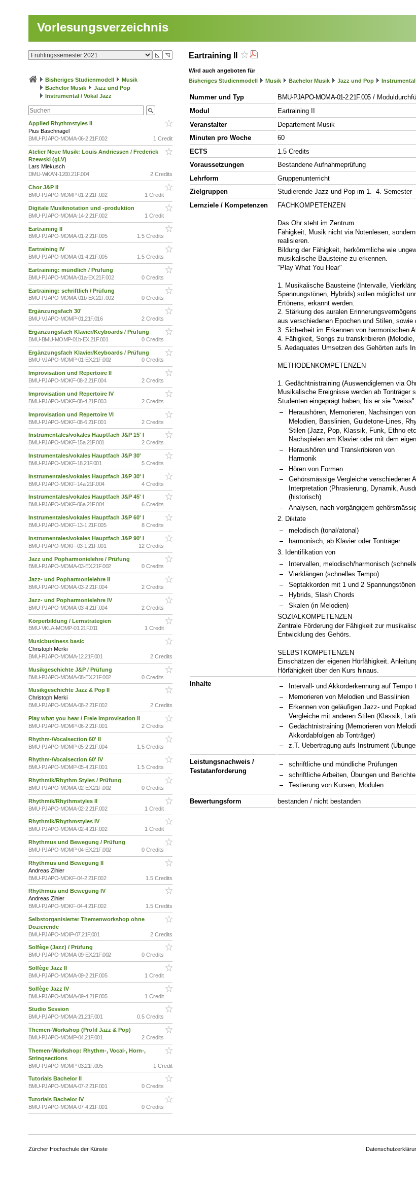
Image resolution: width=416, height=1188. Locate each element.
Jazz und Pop (112, 88)
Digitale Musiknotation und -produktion (82, 208)
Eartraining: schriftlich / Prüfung (72, 291)
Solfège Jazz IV (49, 989)
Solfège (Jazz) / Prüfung (61, 947)
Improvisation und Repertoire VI (71, 414)
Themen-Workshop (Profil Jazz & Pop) (81, 1030)
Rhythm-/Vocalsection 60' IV (66, 759)
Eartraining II (46, 229)
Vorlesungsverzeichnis (102, 27)
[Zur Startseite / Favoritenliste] (33, 80)
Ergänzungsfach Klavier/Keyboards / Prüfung (89, 332)
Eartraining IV (47, 249)
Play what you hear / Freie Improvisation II (85, 718)
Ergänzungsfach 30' (55, 311)
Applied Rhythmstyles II (61, 123)
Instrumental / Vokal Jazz (78, 96)
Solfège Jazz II (48, 968)
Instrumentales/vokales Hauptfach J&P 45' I (87, 497)
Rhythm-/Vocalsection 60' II (65, 739)
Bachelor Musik (65, 88)
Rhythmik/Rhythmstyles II (63, 801)
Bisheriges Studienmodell (79, 80)
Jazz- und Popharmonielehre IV (71, 600)
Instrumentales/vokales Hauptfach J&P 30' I (87, 476)
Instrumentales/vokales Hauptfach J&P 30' (85, 455)
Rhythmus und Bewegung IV (67, 891)
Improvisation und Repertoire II (70, 373)
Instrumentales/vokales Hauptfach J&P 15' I (87, 435)
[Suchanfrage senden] (150, 110)
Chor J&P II (44, 187)
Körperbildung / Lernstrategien (70, 621)
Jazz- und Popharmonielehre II (70, 579)
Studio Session (49, 1009)
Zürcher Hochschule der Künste (68, 1149)
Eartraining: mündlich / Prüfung (71, 270)
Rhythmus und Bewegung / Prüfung (77, 842)
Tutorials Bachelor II (55, 1078)
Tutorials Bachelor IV (56, 1099)
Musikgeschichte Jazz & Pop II (69, 690)
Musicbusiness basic (57, 641)
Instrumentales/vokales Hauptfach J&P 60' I (87, 517)
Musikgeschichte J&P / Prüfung (71, 670)
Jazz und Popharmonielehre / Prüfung (79, 559)
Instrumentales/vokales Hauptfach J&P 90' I (87, 538)
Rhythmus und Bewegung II (66, 863)
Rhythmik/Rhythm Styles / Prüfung (75, 780)
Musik (129, 80)
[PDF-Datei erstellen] (254, 55)
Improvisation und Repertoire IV (71, 394)
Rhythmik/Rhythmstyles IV (64, 821)
